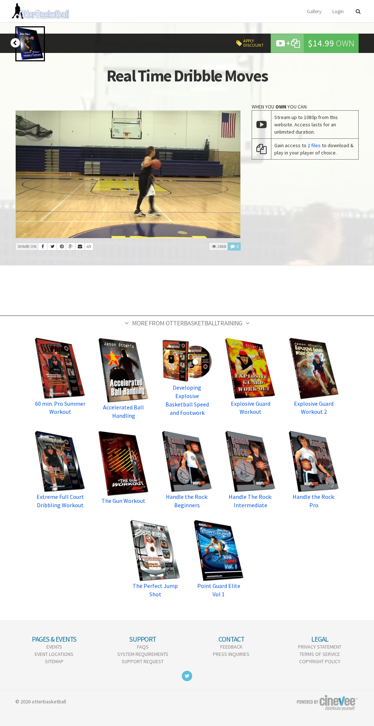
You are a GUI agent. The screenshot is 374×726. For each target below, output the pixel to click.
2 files (314, 145)
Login (338, 11)
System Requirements (142, 654)
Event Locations (54, 654)
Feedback (231, 646)
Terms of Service (319, 654)
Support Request (143, 661)
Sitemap (54, 661)
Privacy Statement (319, 646)
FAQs (143, 646)
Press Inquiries (231, 654)
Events (54, 646)
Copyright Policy (319, 661)
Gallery (314, 11)
